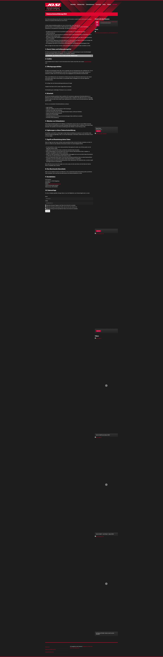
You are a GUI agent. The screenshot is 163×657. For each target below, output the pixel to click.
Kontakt (115, 4)
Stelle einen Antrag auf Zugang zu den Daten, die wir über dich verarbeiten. (61, 205)
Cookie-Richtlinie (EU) (49, 652)
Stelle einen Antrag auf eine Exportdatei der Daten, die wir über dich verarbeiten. (62, 208)
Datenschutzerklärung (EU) (50, 649)
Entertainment (90, 4)
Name (46, 196)
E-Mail (46, 200)
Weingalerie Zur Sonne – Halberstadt (108, 21)
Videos (109, 4)
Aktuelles (73, 4)
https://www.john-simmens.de (86, 25)
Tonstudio (98, 4)
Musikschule (80, 4)
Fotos (104, 4)
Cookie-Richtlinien (87, 61)
